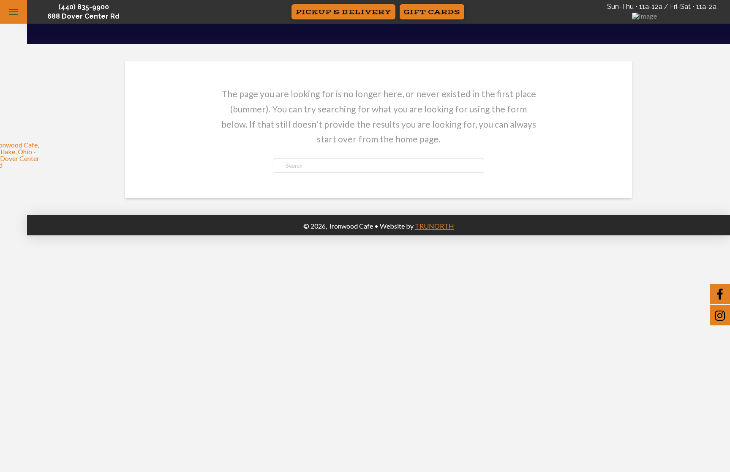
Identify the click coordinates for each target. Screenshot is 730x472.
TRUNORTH (434, 226)
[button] (13, 12)
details (379, 38)
